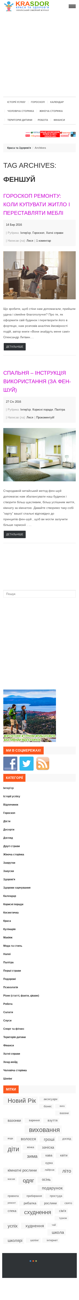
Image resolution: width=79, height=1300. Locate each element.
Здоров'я (9, 879)
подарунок (52, 1188)
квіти (63, 1155)
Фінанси (59, 120)
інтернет (52, 1240)
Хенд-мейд (10, 1062)
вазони (64, 1113)
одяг (28, 1180)
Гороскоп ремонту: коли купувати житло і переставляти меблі (36, 204)
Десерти (8, 829)
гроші (49, 1139)
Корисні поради (42, 409)
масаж (11, 1179)
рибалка (30, 1203)
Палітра (60, 409)
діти (13, 1149)
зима (32, 1156)
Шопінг (7, 1078)
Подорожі (9, 979)
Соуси (7, 1020)
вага (62, 1106)
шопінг (34, 1240)
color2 (33, 1261)
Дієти (6, 821)
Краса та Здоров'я (19, 147)
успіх (13, 1226)
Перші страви (12, 970)
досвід (66, 1138)
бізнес (48, 1106)
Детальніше (14, 346)
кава (48, 1155)
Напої (7, 954)
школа (58, 1232)
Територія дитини (19, 120)
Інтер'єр (25, 232)
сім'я (62, 1211)
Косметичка (11, 912)
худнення (34, 1226)
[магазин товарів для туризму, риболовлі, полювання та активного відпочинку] (29, 741)
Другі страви (11, 846)
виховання (44, 1129)
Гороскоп (38, 102)
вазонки (14, 1120)
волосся (28, 1139)
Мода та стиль (12, 945)
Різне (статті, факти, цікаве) (21, 995)
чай (54, 1225)
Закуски (8, 871)
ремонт (12, 1202)
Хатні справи (54, 232)
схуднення (37, 1212)
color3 (36, 1261)
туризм (63, 1218)
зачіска (48, 1147)
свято (68, 1203)
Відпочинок (10, 804)
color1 (30, 1261)
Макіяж (8, 937)
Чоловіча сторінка (20, 111)
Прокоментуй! (45, 417)
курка (49, 1163)
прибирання (34, 1196)
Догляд (8, 837)
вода (10, 1138)
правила (13, 1196)
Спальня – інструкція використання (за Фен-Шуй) (37, 381)
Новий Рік (22, 1100)
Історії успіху (16, 102)
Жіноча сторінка (51, 111)
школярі (15, 1240)
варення (34, 1120)
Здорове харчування (17, 887)
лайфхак (49, 1169)
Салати (8, 1012)
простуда (56, 1196)
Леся (30, 240)
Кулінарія (9, 929)
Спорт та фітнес (13, 1028)
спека (12, 1211)
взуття (52, 1120)
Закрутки (9, 862)
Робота (43, 120)
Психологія (10, 987)
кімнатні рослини (22, 1170)
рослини (50, 1203)
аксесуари (50, 1099)
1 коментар (43, 240)
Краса (7, 920)
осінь (46, 1179)
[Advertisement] (39, 53)
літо (66, 1171)
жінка (30, 1147)
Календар (57, 102)
